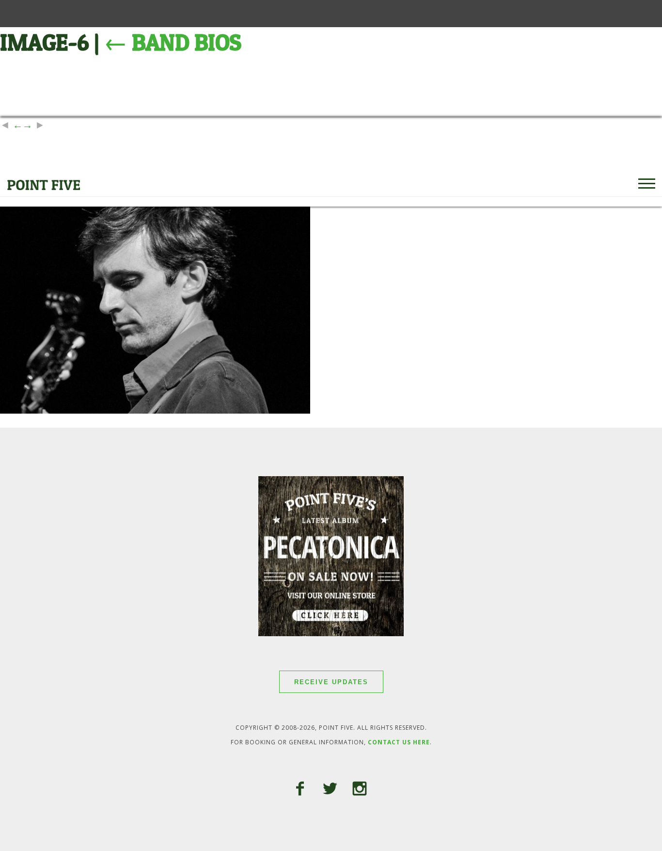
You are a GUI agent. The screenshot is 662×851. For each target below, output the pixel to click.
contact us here (399, 742)
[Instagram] (360, 789)
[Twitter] (330, 789)
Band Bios (172, 42)
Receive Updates (331, 682)
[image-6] (155, 409)
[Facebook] (300, 789)
